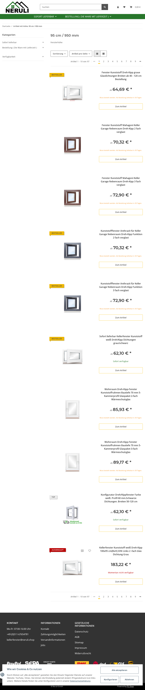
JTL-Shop (130, 686)
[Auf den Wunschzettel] (90, 551)
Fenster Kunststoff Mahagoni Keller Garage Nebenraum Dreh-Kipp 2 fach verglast (121, 129)
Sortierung (58, 53)
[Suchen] (105, 7)
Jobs (43, 645)
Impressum (81, 647)
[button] (118, 7)
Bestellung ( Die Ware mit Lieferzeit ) (19, 47)
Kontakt (45, 628)
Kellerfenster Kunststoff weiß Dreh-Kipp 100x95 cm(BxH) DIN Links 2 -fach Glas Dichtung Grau (120, 551)
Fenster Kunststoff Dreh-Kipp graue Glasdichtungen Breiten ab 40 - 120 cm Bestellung (120, 76)
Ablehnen (129, 679)
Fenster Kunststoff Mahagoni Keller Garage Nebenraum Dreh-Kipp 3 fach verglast (121, 181)
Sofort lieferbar (9, 42)
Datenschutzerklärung (80, 681)
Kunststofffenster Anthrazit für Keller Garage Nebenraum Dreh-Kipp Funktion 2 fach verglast (120, 234)
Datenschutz (81, 631)
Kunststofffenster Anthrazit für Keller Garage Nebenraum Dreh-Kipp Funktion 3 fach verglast (120, 287)
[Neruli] (17, 7)
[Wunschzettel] (124, 7)
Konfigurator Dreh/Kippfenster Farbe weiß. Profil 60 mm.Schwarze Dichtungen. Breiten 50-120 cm (121, 498)
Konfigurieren (110, 679)
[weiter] (140, 61)
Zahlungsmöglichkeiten (53, 634)
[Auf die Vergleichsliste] (82, 551)
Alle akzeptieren (119, 670)
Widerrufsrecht (83, 653)
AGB (77, 637)
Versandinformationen (53, 639)
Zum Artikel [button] (120, 106)
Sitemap (79, 642)
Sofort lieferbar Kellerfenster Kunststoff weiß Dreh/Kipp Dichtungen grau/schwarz (120, 340)
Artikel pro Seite (80, 53)
